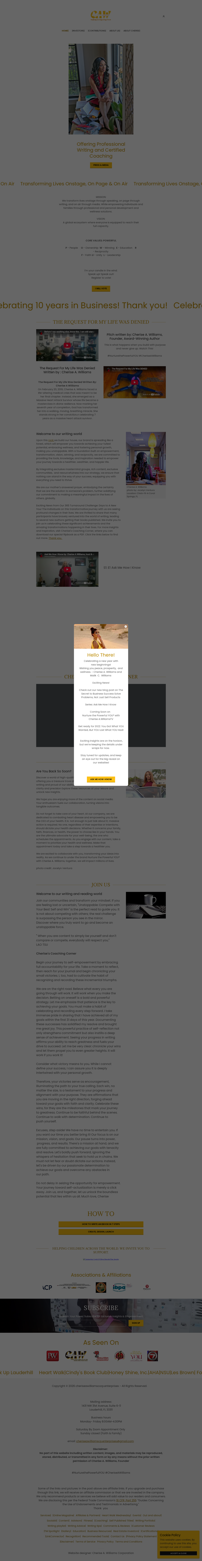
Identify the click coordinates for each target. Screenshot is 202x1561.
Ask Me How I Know (101, 779)
